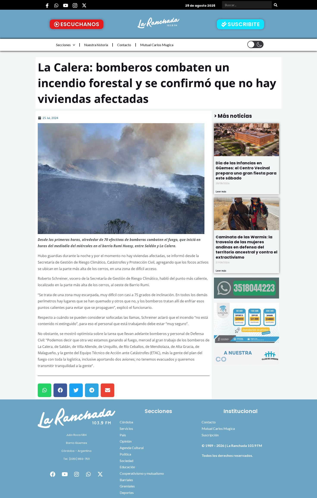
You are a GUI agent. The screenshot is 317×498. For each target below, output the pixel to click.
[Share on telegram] (92, 390)
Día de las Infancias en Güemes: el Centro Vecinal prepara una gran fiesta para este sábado (246, 170)
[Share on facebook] (60, 390)
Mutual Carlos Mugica (156, 45)
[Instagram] (75, 5)
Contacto (124, 45)
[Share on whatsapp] (44, 390)
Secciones (63, 45)
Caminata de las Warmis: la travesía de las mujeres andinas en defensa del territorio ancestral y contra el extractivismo (246, 247)
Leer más (221, 191)
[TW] (84, 5)
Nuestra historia (96, 45)
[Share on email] (107, 390)
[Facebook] (47, 5)
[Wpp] (56, 5)
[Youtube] (65, 5)
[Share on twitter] (76, 390)
